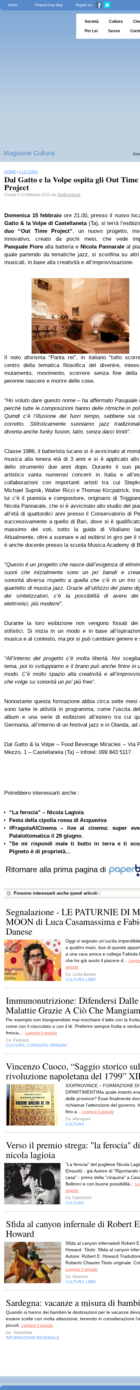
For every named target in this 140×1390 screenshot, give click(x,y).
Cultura (116, 21)
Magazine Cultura (29, 153)
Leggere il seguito (41, 1033)
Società (92, 21)
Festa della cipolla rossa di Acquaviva (57, 820)
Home (12, 5)
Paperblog (36, 26)
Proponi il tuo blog (49, 5)
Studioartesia (68, 194)
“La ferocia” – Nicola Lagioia (46, 812)
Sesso (114, 31)
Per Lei (91, 31)
